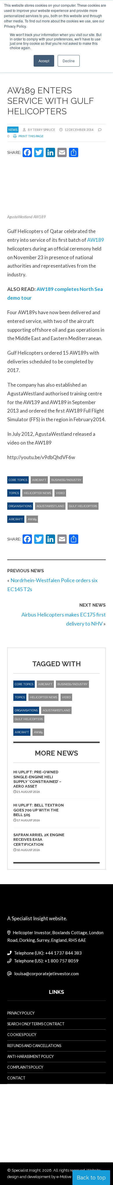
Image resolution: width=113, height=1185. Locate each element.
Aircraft (39, 480)
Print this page (30, 136)
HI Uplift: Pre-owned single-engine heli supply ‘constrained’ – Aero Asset (37, 779)
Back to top (91, 1178)
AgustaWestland (50, 506)
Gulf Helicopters (83, 506)
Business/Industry (66, 480)
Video (60, 493)
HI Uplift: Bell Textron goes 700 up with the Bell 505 (38, 810)
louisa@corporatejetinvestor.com (46, 973)
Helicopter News (37, 493)
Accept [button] (44, 60)
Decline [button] (69, 60)
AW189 (95, 240)
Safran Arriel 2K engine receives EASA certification (38, 840)
